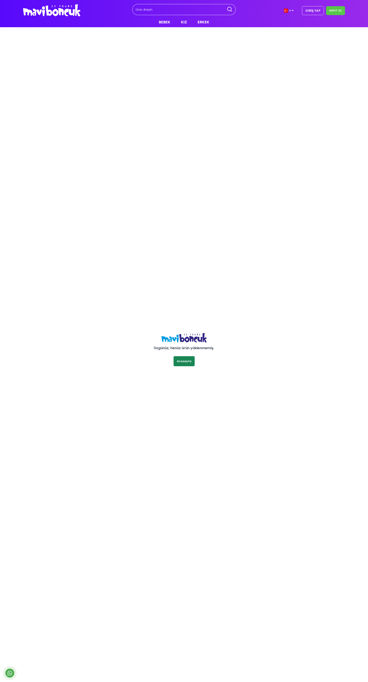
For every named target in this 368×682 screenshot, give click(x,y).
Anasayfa (184, 361)
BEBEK (164, 22)
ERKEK (203, 22)
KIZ (184, 22)
